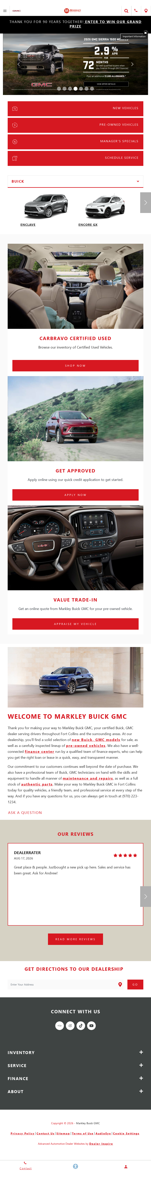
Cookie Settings (126, 1133)
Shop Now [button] (75, 365)
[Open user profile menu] (126, 1167)
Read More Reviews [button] (75, 939)
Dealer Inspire (101, 1143)
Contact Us (45, 1133)
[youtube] (91, 1025)
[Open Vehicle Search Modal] (126, 11)
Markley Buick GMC (88, 1123)
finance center (39, 751)
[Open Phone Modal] (136, 11)
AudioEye (103, 1133)
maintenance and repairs (88, 778)
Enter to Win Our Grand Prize (106, 24)
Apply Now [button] (75, 495)
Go (135, 984)
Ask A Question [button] (25, 812)
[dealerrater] (70, 1025)
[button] (145, 32)
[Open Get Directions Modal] (146, 11)
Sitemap (63, 1133)
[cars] (59, 1025)
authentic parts (37, 784)
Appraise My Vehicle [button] (75, 624)
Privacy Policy (23, 1133)
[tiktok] (80, 1025)
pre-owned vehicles (86, 745)
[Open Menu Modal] (5, 11)
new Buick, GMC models (96, 739)
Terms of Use (83, 1133)
